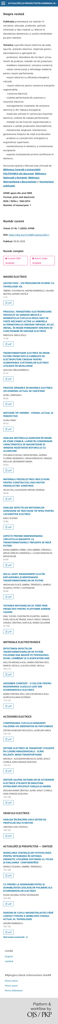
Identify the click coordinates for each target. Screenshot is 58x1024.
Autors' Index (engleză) (39, 260)
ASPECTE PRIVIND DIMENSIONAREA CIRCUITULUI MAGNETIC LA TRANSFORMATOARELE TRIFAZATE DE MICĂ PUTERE (27, 540)
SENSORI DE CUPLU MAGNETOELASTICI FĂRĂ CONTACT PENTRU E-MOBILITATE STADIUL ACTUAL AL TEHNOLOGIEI (28, 916)
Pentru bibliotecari (14, 990)
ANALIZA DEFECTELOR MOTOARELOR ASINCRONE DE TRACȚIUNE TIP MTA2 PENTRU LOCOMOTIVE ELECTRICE (28, 511)
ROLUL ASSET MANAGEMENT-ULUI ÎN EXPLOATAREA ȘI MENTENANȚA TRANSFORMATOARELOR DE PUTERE (24, 577)
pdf (9, 302)
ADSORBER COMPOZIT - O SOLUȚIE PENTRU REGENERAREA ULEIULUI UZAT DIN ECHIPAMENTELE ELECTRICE (27, 686)
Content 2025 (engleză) (12, 260)
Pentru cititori (11, 980)
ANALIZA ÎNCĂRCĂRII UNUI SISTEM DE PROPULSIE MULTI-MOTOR (24, 821)
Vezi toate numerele (14, 937)
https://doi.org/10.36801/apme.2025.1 (29, 234)
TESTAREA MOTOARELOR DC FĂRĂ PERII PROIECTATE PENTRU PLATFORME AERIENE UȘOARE (26, 609)
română (9, 961)
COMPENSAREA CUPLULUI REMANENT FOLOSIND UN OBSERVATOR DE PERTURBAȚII (28, 724)
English (9, 956)
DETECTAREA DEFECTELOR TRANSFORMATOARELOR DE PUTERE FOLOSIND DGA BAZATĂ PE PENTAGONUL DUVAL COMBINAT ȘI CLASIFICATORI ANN (26, 653)
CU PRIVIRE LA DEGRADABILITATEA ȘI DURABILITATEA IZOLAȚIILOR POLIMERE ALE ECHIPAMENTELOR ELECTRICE (27, 887)
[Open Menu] (3, 3)
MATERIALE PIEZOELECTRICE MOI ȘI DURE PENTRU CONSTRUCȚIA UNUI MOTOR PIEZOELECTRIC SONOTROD (26, 482)
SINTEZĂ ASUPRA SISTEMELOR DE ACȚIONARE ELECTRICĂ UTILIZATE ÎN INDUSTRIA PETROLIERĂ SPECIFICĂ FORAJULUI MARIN (28, 783)
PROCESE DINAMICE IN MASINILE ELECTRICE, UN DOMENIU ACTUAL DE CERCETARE (28, 389)
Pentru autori (11, 985)
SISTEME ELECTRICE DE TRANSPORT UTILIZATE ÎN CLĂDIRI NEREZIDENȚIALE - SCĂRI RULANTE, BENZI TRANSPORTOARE (28, 751)
